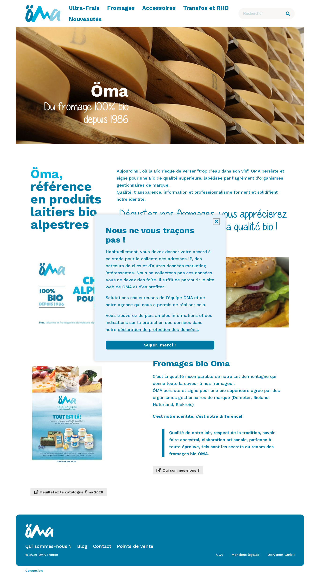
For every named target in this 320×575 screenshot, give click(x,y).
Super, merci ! (160, 344)
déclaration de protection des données (158, 329)
